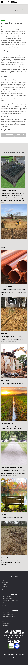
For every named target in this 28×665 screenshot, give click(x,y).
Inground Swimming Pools (8, 602)
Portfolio (4, 586)
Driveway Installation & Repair (12, 467)
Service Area (5, 582)
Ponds (3, 514)
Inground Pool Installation (10, 190)
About (3, 588)
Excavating (20, 9)
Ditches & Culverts (7, 424)
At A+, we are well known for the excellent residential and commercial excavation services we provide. (13, 245)
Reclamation (5, 558)
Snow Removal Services (8, 605)
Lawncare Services (6, 596)
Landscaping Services (7, 598)
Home (5, 9)
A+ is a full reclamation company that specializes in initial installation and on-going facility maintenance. (13, 562)
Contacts (4, 590)
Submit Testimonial (6, 621)
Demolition (5, 380)
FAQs (3, 618)
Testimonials (5, 620)
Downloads (5, 625)
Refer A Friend (5, 623)
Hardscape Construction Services (10, 600)
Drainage (4, 333)
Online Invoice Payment (8, 614)
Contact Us (20, 134)
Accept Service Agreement (8, 616)
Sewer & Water (6, 286)
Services (12, 9)
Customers (4, 584)
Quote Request (8, 134)
